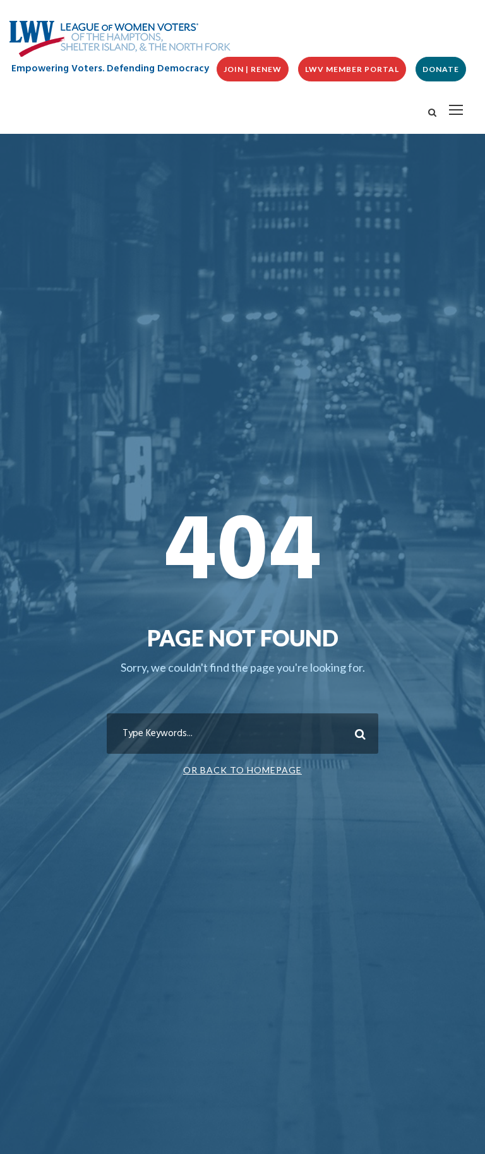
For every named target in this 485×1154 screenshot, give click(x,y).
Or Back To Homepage (242, 769)
